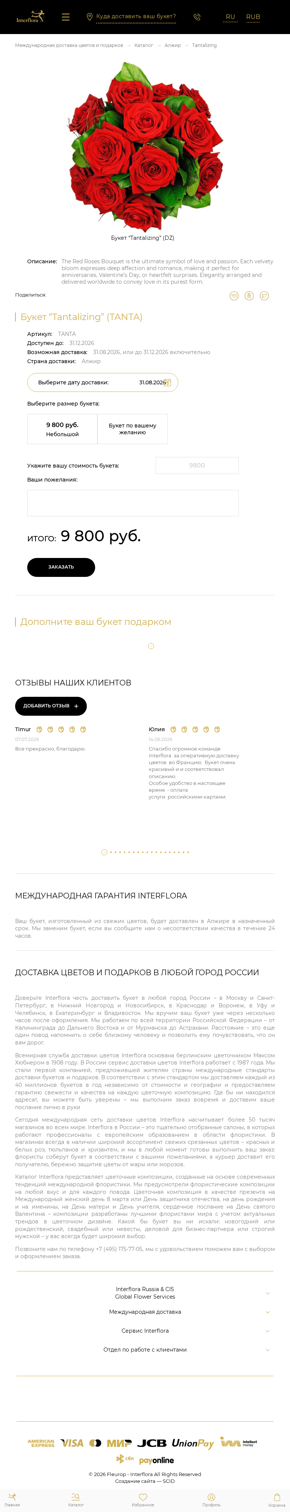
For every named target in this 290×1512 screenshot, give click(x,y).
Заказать (61, 567)
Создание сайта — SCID (145, 1481)
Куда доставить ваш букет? (136, 16)
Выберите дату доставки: (73, 382)
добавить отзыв (51, 706)
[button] (151, 646)
